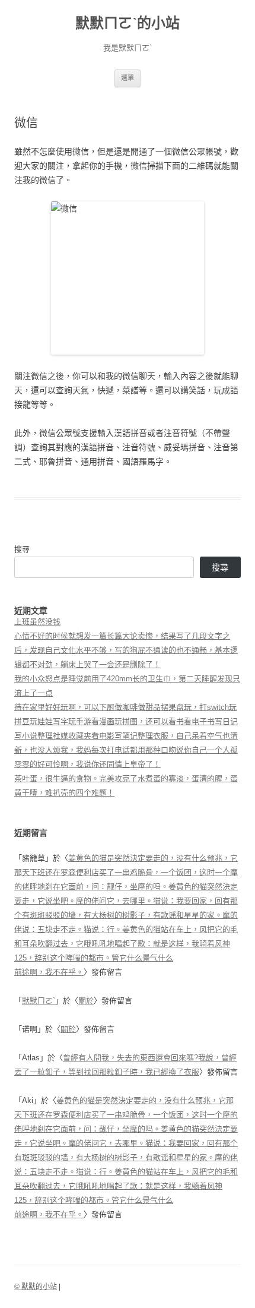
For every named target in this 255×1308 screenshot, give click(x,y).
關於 (86, 1000)
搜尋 (22, 549)
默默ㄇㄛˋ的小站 (127, 23)
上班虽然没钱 (37, 621)
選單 (127, 77)
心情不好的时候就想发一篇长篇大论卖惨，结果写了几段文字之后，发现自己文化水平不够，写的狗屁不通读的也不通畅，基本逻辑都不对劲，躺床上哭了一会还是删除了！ (126, 650)
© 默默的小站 (35, 1286)
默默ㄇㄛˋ (38, 1000)
